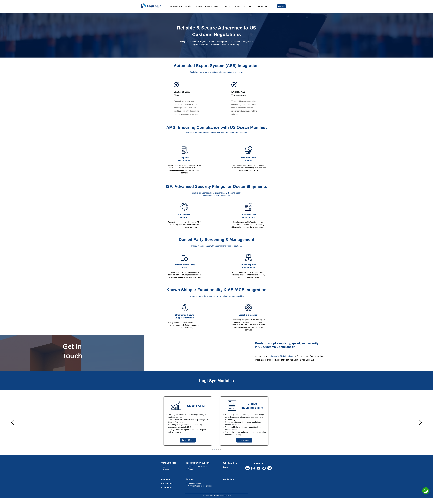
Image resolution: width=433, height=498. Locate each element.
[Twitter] (269, 468)
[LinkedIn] (247, 468)
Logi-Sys (216, 495)
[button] (189, 6)
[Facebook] (264, 468)
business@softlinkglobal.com (281, 356)
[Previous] (12, 423)
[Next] (420, 423)
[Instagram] (253, 468)
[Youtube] (258, 468)
